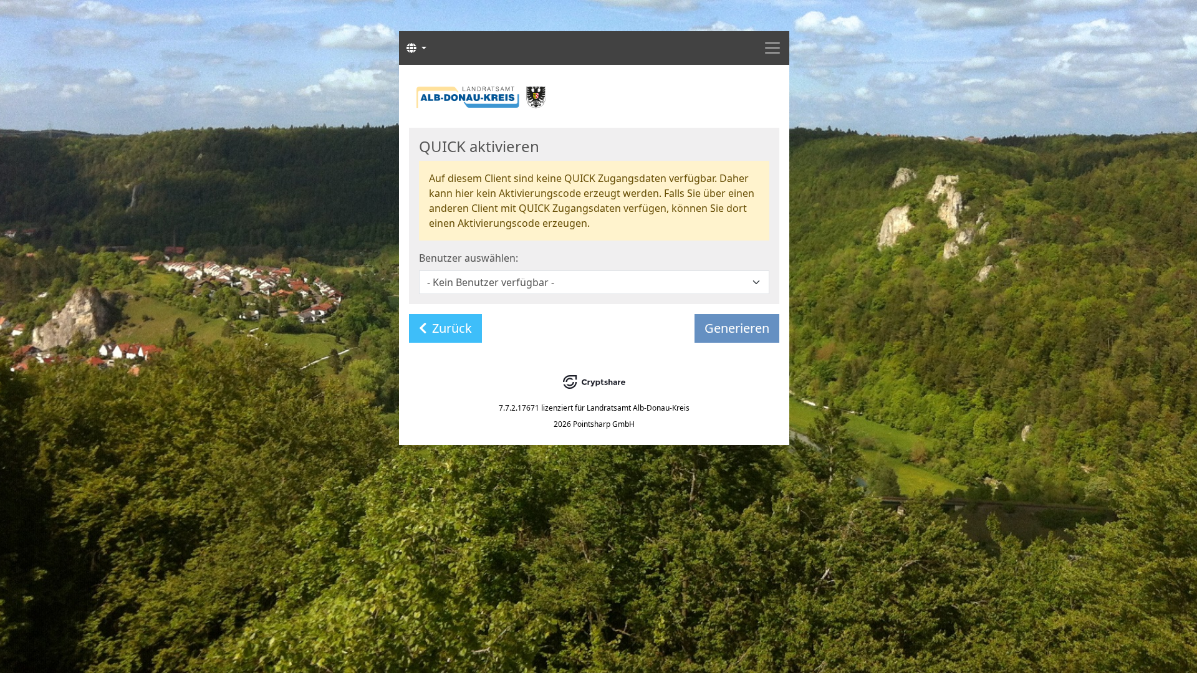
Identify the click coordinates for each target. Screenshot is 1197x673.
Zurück (452, 328)
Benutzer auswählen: (468, 258)
